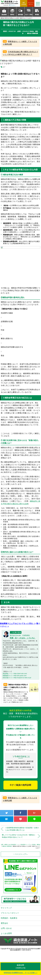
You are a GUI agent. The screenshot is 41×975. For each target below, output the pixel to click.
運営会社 (4, 923)
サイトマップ (6, 908)
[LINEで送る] (34, 819)
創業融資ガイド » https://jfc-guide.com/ (14, 675)
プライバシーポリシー (10, 913)
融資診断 (20, 966)
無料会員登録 (23, 3)
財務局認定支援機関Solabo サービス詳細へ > (20, 973)
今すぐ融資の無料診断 (20, 785)
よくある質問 (6, 933)
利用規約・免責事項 (9, 918)
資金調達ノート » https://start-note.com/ (15, 673)
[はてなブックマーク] (6, 819)
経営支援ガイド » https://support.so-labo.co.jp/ (17, 677)
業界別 (12, 14)
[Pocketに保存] (20, 819)
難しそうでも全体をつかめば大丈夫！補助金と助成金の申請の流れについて (18, 836)
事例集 (37, 14)
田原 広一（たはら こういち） (23, 638)
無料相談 (20, 14)
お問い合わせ (6, 928)
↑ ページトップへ (20, 854)
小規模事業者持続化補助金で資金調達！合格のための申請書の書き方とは (22, 829)
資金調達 (4, 14)
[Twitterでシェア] (6, 813)
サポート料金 (28, 14)
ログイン (31, 3)
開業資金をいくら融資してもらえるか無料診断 (20, 43)
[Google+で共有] (34, 813)
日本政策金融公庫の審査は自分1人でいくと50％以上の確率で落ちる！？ (20, 53)
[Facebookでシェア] (20, 813)
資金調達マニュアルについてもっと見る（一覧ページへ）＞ (20, 624)
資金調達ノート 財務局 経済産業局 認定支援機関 (10, 3)
